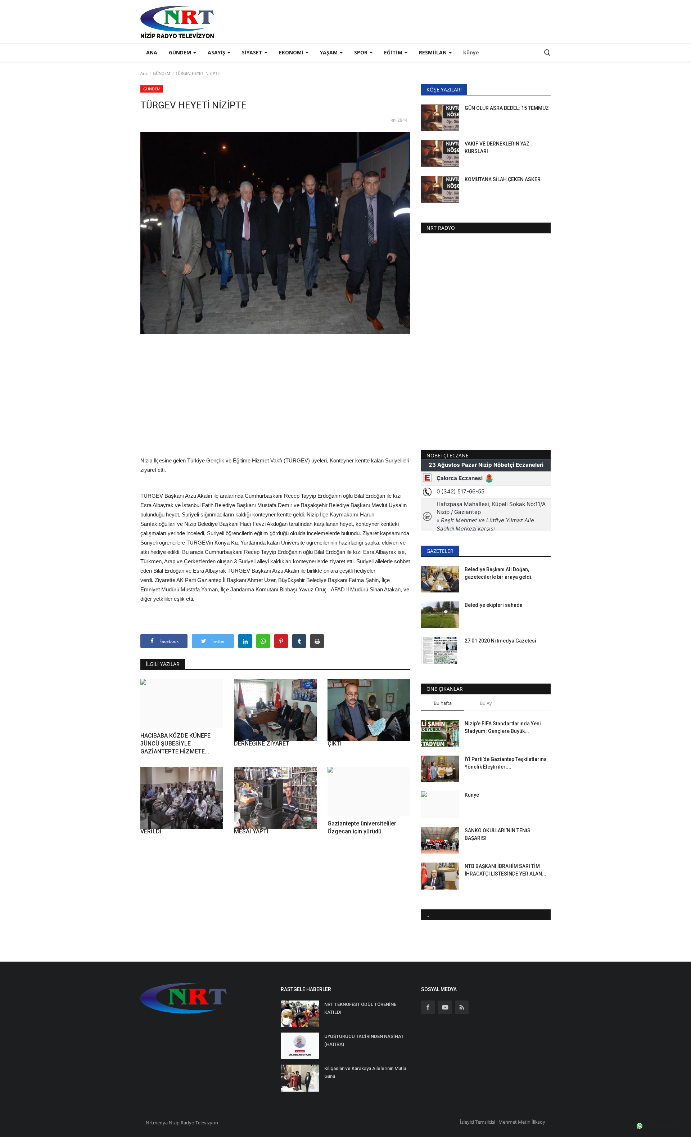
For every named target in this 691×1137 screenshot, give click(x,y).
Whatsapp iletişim (664, 1125)
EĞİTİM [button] (394, 52)
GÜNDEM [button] (181, 52)
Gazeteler (439, 550)
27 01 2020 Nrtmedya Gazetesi (500, 641)
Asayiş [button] (217, 52)
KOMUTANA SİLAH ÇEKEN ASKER (503, 179)
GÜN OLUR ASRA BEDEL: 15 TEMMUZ (507, 108)
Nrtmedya (157, 1122)
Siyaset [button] (253, 52)
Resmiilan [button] (433, 52)
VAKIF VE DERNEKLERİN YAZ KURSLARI (497, 147)
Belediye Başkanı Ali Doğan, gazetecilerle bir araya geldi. (499, 573)
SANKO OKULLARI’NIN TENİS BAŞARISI (497, 834)
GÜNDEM (161, 73)
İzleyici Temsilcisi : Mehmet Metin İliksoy (502, 1122)
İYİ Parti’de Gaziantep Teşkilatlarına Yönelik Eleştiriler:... (506, 763)
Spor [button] (361, 52)
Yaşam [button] (329, 52)
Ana (151, 52)
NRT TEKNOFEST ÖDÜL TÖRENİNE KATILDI (360, 1008)
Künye (472, 795)
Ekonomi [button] (292, 52)
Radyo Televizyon (199, 1122)
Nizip (174, 1122)
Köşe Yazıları (444, 89)
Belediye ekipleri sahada (494, 605)
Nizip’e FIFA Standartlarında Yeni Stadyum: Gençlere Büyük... (503, 727)
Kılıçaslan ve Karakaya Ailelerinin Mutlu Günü (365, 1072)
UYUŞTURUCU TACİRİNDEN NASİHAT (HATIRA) (364, 1040)
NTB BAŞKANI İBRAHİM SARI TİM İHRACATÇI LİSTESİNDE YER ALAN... (505, 870)
